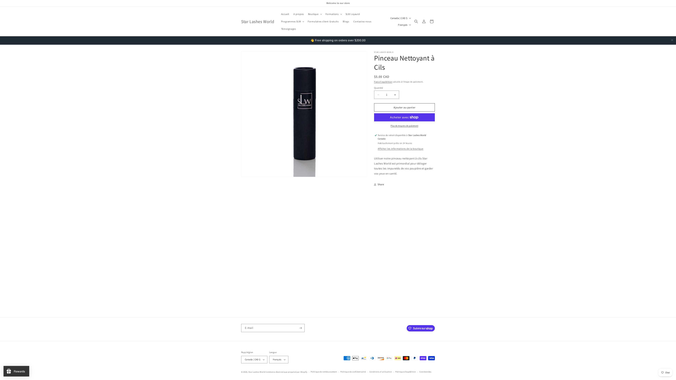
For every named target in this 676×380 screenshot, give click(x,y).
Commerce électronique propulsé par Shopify (286, 372)
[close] (672, 40)
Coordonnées (425, 371)
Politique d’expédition (405, 371)
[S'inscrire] (300, 328)
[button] (314, 14)
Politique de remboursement (324, 371)
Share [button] (381, 184)
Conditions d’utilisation (381, 371)
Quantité (378, 87)
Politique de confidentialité (353, 371)
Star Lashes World (256, 372)
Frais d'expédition (383, 81)
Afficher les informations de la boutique (400, 148)
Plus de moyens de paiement (404, 125)
